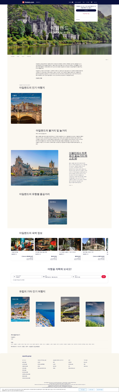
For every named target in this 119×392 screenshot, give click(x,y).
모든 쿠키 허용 (99, 389)
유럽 (14, 8)
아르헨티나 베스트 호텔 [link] (26, 374)
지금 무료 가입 (86, 13)
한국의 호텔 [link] (24, 370)
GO (11, 8)
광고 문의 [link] (54, 366)
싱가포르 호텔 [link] (24, 364)
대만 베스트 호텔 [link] (25, 372)
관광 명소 (23, 56)
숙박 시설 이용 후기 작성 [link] (42, 368)
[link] (86, 19)
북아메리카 (13, 346)
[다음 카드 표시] (108, 249)
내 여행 (87, 2)
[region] (59, 390)
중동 (23, 346)
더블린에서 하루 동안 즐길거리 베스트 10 (78, 155)
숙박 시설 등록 (78, 2)
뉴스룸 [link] (54, 364)
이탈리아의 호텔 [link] (25, 366)
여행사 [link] (54, 368)
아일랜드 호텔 (29, 56)
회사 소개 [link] (85, 362)
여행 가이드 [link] (86, 366)
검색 (104, 276)
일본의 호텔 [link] (24, 362)
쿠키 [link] (69, 366)
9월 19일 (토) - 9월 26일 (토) (51, 277)
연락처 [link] (39, 366)
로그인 (95, 2)
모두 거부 (91, 389)
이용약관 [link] (69, 362)
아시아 (19, 346)
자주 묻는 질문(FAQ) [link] (41, 364)
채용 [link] (84, 364)
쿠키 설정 (82, 389)
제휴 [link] (54, 362)
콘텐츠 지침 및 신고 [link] (71, 368)
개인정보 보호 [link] (70, 364)
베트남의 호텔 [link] (24, 376)
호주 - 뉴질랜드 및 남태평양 (33, 346)
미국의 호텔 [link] (24, 368)
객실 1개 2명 (77, 277)
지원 (83, 2)
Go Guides (12, 56)
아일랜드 (18, 56)
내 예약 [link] (39, 362)
